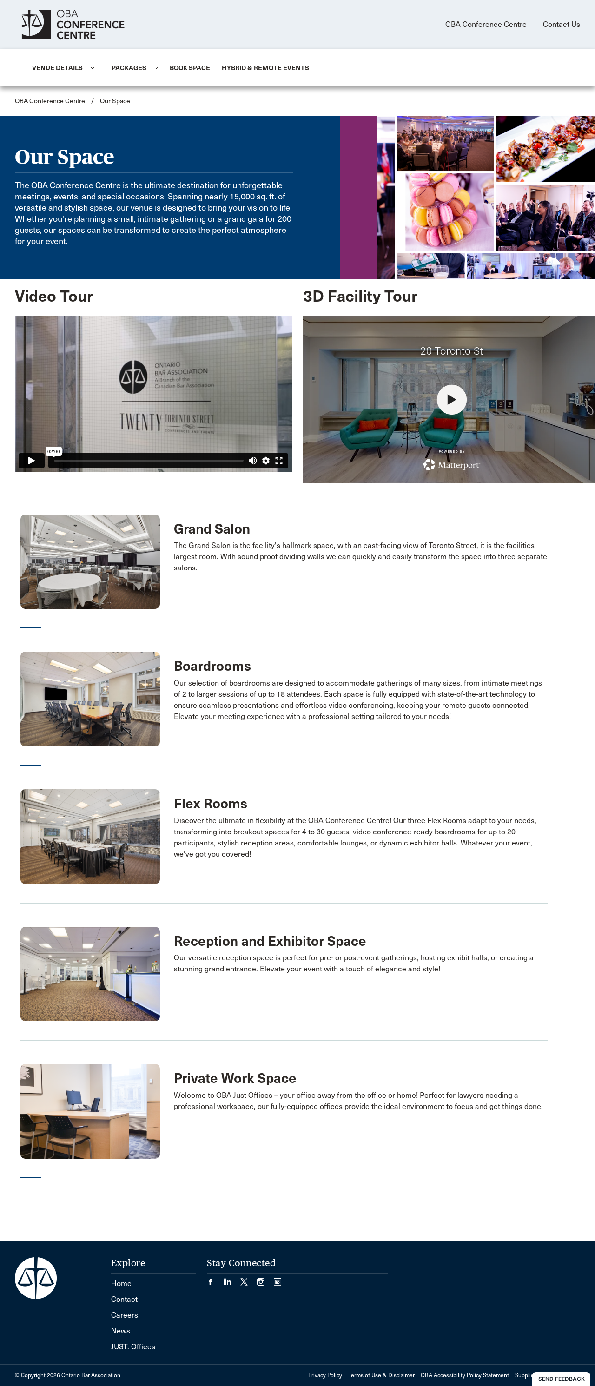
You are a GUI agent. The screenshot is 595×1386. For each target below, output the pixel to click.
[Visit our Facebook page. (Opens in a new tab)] (215, 1278)
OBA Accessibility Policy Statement (465, 1375)
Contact (124, 1299)
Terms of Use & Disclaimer (381, 1375)
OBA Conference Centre (486, 24)
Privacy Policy (325, 1375)
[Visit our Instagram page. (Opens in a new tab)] (265, 1278)
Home (121, 1283)
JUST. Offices (133, 1346)
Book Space (190, 68)
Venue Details (57, 68)
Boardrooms (212, 666)
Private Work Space (235, 1078)
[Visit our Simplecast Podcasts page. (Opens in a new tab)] (277, 1278)
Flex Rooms (210, 803)
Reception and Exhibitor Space (270, 941)
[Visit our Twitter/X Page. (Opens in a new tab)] (248, 1278)
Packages (129, 68)
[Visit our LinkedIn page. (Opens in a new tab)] (232, 1278)
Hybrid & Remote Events (265, 68)
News (120, 1331)
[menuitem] (60, 67)
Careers (124, 1315)
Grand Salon (212, 529)
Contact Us (561, 24)
